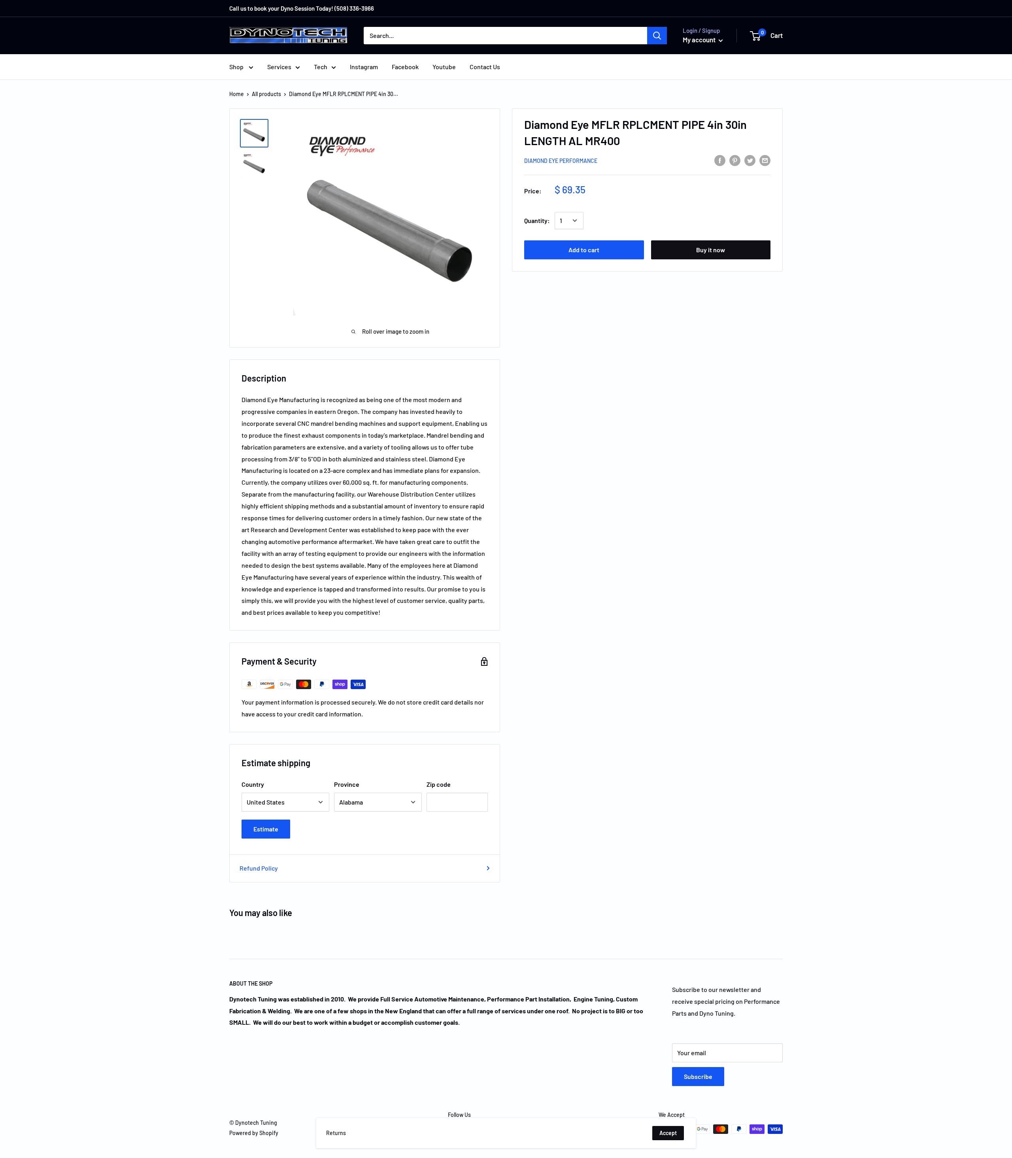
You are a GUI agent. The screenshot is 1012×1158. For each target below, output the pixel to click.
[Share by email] (764, 160)
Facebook (405, 66)
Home (236, 94)
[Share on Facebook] (719, 160)
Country (253, 784)
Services (279, 66)
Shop (237, 66)
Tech (320, 66)
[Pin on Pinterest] (734, 160)
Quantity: (537, 220)
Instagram (364, 66)
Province (346, 784)
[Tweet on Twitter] (749, 160)
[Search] (657, 35)
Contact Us (485, 66)
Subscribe (698, 1076)
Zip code (439, 784)
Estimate (265, 829)
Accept (668, 1133)
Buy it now (710, 249)
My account (700, 39)
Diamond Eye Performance (560, 160)
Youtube (444, 66)
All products (266, 94)
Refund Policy (259, 868)
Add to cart (583, 249)
